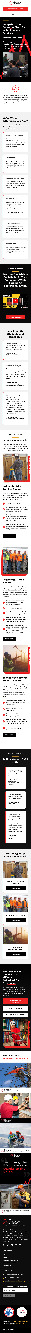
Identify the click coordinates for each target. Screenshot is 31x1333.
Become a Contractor (10, 1260)
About (5, 1257)
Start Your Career (15, 9)
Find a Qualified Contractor (16, 1014)
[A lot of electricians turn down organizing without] (15, 1078)
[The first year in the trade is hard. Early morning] (15, 1199)
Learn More (9, 536)
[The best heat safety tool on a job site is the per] (15, 1138)
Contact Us (7, 1265)
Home (4, 1254)
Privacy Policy (20, 1323)
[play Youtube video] (15, 301)
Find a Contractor (9, 1263)
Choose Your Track (15, 317)
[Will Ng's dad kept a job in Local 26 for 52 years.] (15, 1168)
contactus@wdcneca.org (17, 1281)
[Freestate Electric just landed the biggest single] (15, 1108)
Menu (16, 15)
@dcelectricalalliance (19, 1058)
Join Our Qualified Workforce (15, 1001)
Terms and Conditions (10, 1325)
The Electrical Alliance (21, 1321)
